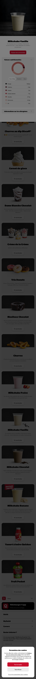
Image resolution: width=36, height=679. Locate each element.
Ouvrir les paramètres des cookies (18, 674)
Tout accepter (18, 664)
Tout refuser (18, 669)
